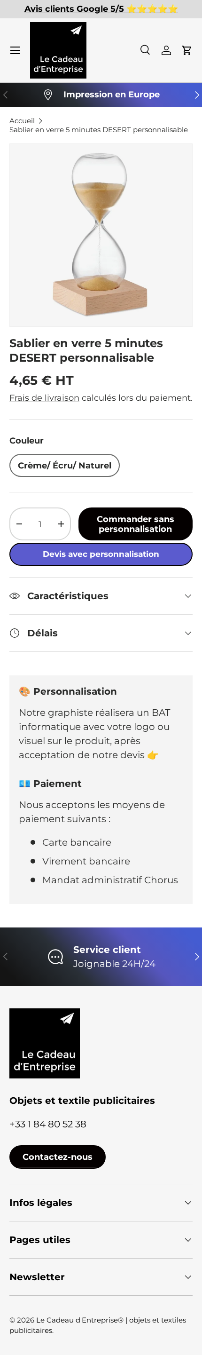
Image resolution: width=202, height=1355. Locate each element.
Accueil (22, 120)
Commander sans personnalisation (135, 524)
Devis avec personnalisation (101, 554)
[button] (187, 50)
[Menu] (15, 50)
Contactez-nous (58, 1157)
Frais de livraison (44, 398)
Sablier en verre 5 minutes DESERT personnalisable (98, 129)
